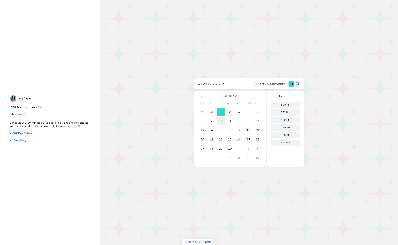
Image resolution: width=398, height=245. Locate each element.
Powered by (191, 242)
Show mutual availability (272, 84)
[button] (220, 111)
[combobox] (201, 83)
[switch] (256, 84)
